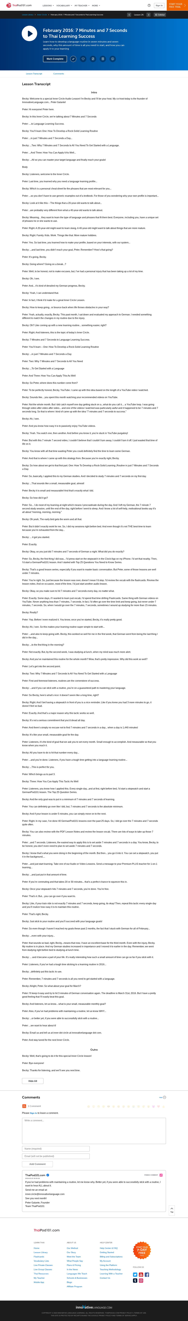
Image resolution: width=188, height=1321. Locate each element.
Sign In (159, 5)
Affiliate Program (74, 1286)
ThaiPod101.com (112, 1313)
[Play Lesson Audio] (29, 33)
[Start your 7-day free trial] (142, 1250)
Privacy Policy (126, 1313)
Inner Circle (42, 15)
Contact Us (105, 1278)
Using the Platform (108, 1265)
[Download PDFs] (103, 59)
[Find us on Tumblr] (135, 1280)
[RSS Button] (24, 1106)
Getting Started (107, 1252)
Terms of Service (124, 1315)
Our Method (72, 1248)
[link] (129, 15)
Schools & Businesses (77, 1278)
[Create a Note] (93, 59)
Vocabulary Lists (41, 1261)
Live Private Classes (43, 1265)
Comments (58, 73)
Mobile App (39, 1282)
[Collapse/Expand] (94, 1097)
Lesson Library (27, 15)
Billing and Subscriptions (111, 1256)
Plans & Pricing (74, 1265)
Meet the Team (74, 1256)
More (95, 5)
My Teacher (81, 5)
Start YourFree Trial (175, 5)
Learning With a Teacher (111, 1274)
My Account (105, 1261)
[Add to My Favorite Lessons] (83, 59)
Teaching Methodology (110, 1269)
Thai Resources (41, 1274)
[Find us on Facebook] (147, 1274)
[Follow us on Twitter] (135, 1274)
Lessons (47, 5)
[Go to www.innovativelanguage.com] (94, 1307)
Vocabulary (63, 5)
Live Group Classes (43, 1269)
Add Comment (37, 1164)
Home (36, 1248)
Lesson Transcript (34, 73)
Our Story (71, 1252)
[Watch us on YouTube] (141, 1274)
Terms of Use (140, 1313)
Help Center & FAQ (109, 1248)
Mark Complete (55, 59)
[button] (149, 5)
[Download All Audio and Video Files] (112, 59)
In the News (72, 1269)
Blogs (69, 1282)
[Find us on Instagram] (141, 1280)
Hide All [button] (32, 1081)
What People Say (75, 1261)
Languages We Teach (77, 1274)
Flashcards (39, 1256)
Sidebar (161, 15)
